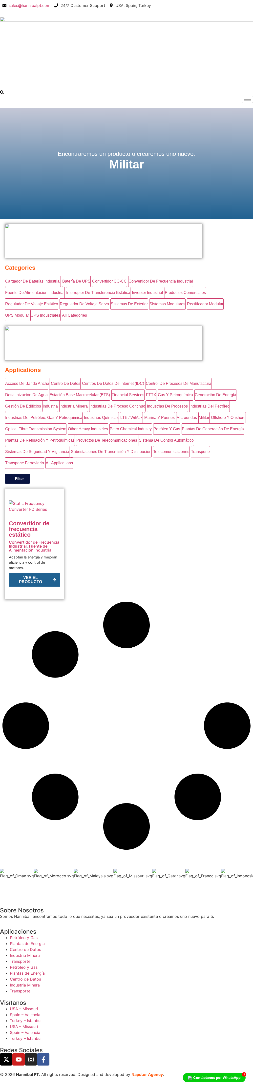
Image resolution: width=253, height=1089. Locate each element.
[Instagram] (31, 1059)
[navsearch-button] (2, 93)
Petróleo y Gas (24, 937)
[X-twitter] (6, 1059)
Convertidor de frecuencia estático (29, 529)
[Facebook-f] (43, 1059)
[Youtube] (18, 1059)
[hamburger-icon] (247, 99)
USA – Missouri (24, 1008)
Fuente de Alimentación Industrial (30, 548)
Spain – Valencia (25, 1014)
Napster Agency (147, 1074)
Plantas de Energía (27, 943)
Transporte (20, 961)
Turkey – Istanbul (26, 1020)
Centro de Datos (25, 949)
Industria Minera (25, 955)
